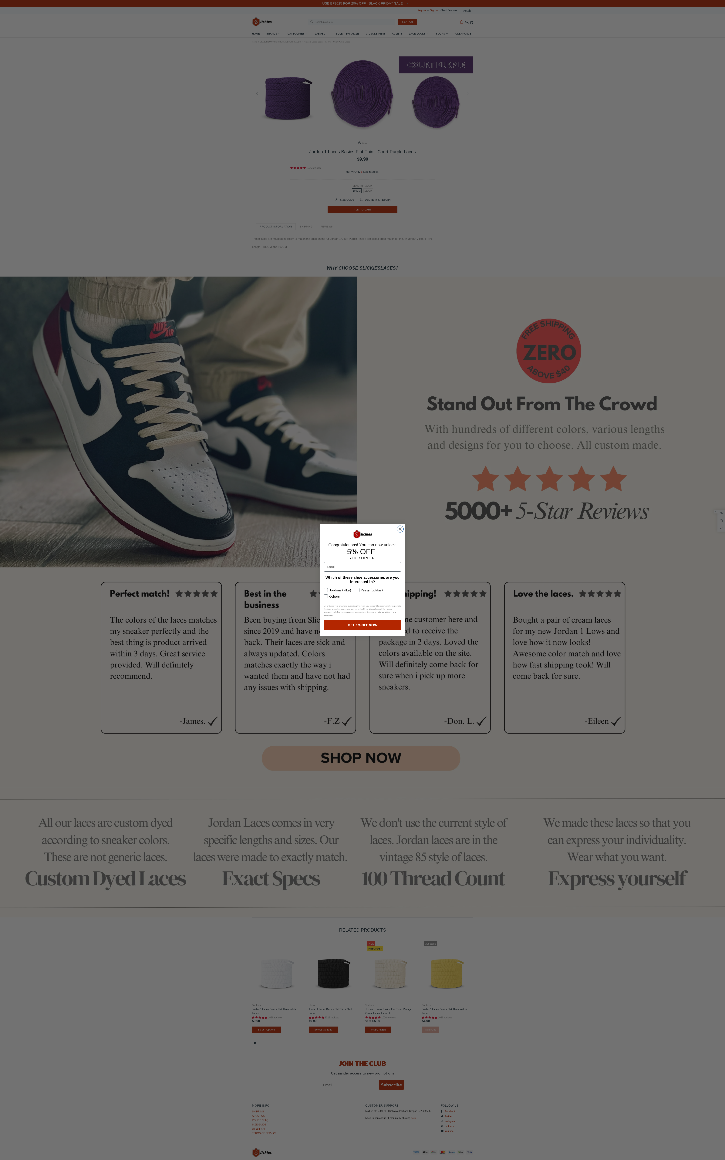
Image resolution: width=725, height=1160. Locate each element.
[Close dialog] (400, 529)
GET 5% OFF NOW (363, 625)
